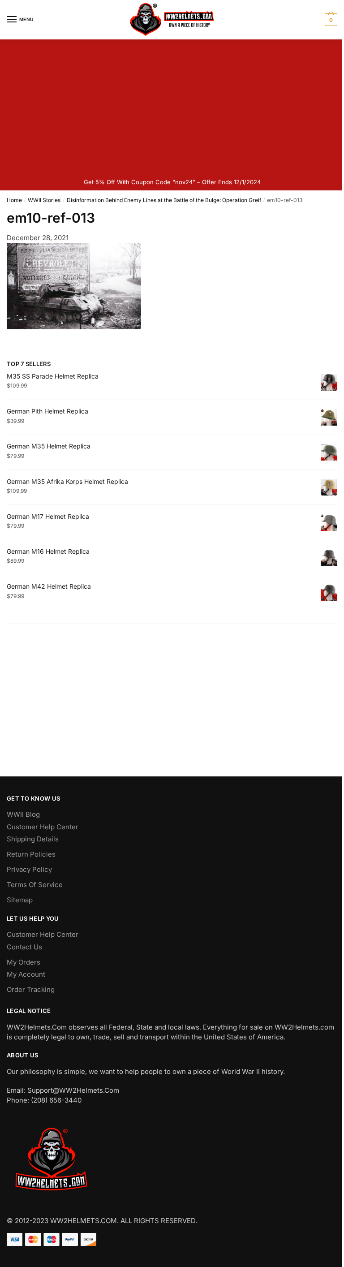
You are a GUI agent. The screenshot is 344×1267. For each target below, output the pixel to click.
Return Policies (31, 854)
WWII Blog (23, 814)
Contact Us (24, 947)
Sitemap (20, 900)
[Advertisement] (172, 106)
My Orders (23, 962)
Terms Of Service (35, 884)
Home (14, 200)
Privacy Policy (29, 869)
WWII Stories (44, 200)
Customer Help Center (42, 827)
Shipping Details (33, 839)
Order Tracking (31, 989)
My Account (26, 974)
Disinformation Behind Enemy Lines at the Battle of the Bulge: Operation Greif (164, 200)
